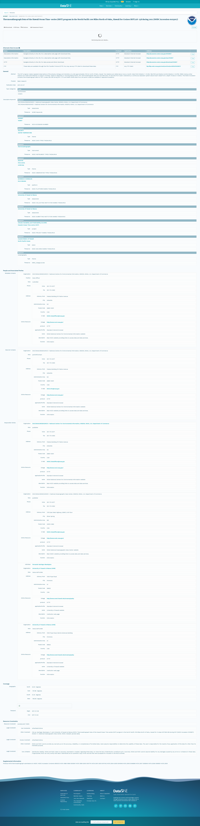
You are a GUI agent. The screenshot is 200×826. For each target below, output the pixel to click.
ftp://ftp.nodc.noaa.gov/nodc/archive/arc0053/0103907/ (164, 66)
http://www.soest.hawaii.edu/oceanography (60, 598)
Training (89, 796)
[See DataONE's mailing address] (135, 806)
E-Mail (43, 316)
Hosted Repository (63, 800)
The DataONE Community (78, 801)
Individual (27, 564)
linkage (43, 322)
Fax (44, 290)
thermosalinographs (24, 146)
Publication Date (11, 85)
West (28, 698)
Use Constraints (25, 728)
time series (21, 163)
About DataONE (105, 793)
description (42, 338)
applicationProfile (40, 330)
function (42, 341)
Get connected (118, 822)
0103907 (20, 118)
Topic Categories (11, 89)
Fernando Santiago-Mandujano (41, 564)
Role (29, 282)
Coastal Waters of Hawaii (26, 239)
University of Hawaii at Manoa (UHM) (43, 568)
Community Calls (79, 805)
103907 (20, 120)
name (43, 334)
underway (21, 165)
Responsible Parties (10, 422)
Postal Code (41, 308)
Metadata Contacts (10, 273)
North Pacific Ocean (24, 241)
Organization (26, 274)
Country (42, 312)
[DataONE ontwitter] (116, 806)
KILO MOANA (22, 181)
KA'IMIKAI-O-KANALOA (25, 179)
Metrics (102, 796)
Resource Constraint (10, 724)
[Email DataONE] (125, 806)
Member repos (78, 796)
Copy (193, 54)
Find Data (65, 809)
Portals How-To (91, 801)
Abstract (13, 74)
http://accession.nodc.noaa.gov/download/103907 (162, 62)
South (28, 694)
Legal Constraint (11, 728)
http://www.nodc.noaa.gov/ (55, 538)
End (29, 715)
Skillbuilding (90, 793)
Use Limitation (26, 751)
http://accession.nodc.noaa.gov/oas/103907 (160, 58)
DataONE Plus (64, 797)
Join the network (79, 798)
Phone (28, 285)
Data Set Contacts (10, 350)
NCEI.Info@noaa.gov (53, 388)
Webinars (89, 798)
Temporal (13, 710)
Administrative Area (39, 304)
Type (28, 108)
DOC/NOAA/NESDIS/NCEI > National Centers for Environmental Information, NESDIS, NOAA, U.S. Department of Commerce (70, 423)
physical (20, 160)
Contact (102, 798)
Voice (43, 286)
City (44, 300)
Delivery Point (41, 296)
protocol (42, 326)
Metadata (12, 12)
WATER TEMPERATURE (25, 133)
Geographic (12, 686)
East (29, 691)
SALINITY (21, 130)
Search (6, 12)
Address (28, 296)
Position (28, 278)
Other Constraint (25, 732)
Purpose (13, 81)
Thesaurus (27, 112)
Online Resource (25, 321)
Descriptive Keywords (9, 99)
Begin (28, 711)
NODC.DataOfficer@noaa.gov (56, 316)
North (28, 687)
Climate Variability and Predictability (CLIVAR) (32, 222)
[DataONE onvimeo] (121, 806)
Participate (77, 793)
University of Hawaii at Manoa (27, 195)
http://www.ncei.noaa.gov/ (55, 322)
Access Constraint (25, 740)
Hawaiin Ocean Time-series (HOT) (28, 225)
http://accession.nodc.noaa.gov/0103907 (159, 54)
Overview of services (64, 794)
